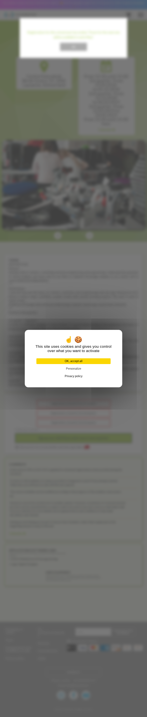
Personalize (73, 368)
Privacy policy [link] (73, 376)
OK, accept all (73, 361)
